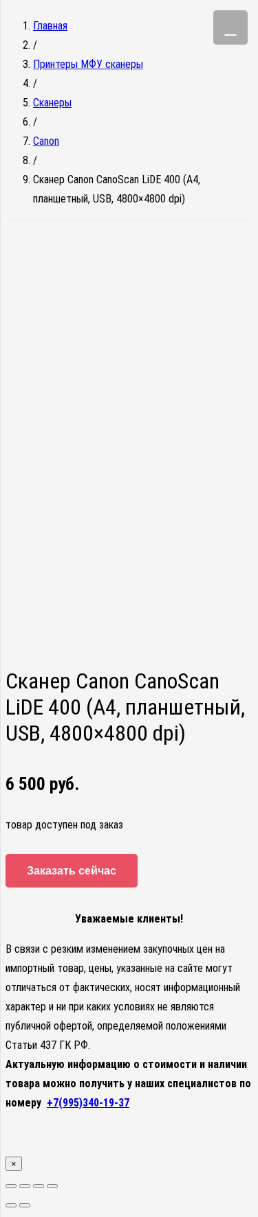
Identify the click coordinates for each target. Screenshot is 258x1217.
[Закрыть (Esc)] (11, 1186)
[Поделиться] (24, 1186)
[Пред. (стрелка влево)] (11, 1205)
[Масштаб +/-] (52, 1186)
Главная (50, 25)
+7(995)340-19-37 (88, 1102)
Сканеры (52, 102)
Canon (46, 141)
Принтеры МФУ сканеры (88, 64)
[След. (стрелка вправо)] (24, 1205)
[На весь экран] (38, 1186)
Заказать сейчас (71, 871)
